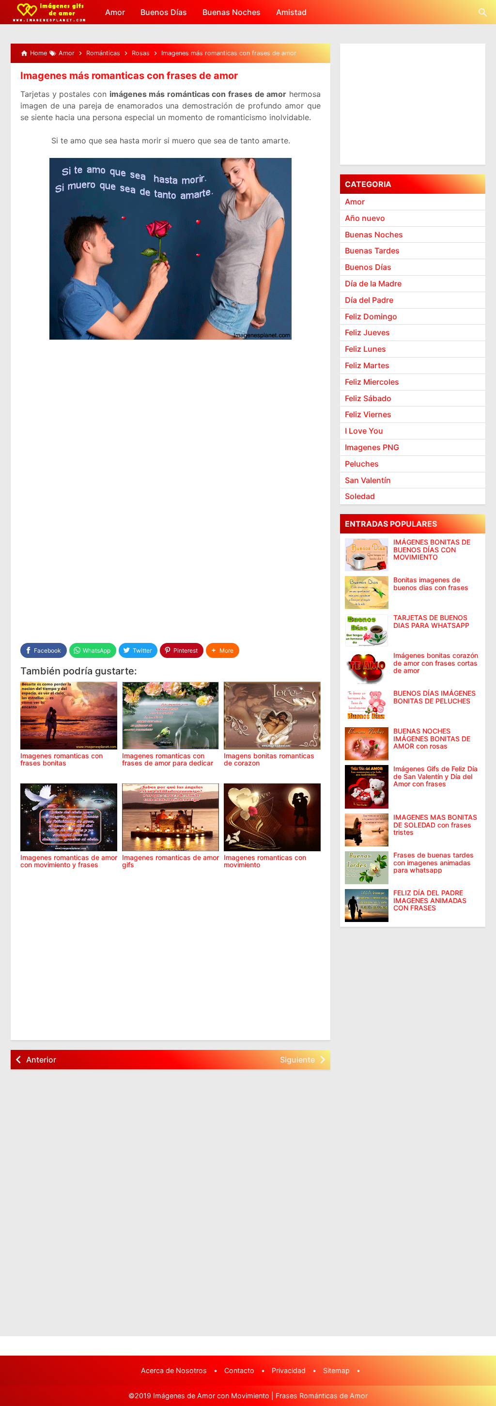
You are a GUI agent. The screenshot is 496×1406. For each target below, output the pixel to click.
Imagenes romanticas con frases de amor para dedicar (167, 759)
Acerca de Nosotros (174, 1370)
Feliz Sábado (368, 398)
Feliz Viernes (368, 414)
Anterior (41, 1059)
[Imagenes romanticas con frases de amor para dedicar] (170, 716)
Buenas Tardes (372, 250)
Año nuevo (365, 218)
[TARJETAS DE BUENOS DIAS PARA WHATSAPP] (366, 630)
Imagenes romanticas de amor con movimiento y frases (68, 861)
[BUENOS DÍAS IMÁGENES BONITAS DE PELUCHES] (366, 705)
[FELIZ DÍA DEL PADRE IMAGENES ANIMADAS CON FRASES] (366, 905)
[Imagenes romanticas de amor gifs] (170, 817)
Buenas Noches (231, 12)
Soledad (360, 496)
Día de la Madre (373, 283)
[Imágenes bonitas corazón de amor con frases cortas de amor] (366, 668)
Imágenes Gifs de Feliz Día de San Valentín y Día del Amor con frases (435, 776)
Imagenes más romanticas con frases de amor (129, 75)
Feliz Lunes (365, 349)
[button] (222, 650)
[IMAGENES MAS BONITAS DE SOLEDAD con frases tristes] (366, 829)
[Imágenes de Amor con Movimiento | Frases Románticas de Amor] (49, 12)
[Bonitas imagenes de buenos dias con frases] (366, 592)
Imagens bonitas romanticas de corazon (269, 759)
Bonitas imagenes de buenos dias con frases (430, 583)
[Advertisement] (170, 420)
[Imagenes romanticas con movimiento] (272, 817)
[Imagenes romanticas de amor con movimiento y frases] (68, 817)
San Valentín (368, 480)
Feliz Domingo (371, 316)
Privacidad (289, 1370)
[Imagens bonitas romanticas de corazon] (272, 716)
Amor (115, 12)
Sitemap (336, 1370)
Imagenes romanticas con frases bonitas (61, 759)
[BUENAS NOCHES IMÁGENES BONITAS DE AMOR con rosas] (366, 743)
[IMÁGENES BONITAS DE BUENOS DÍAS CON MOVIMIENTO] (366, 554)
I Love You (364, 431)
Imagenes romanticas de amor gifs (170, 861)
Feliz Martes (367, 365)
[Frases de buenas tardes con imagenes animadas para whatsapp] (366, 867)
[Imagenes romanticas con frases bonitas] (68, 716)
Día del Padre (369, 300)
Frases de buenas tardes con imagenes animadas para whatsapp (433, 862)
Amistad (291, 12)
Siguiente (297, 1059)
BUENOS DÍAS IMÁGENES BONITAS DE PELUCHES (434, 696)
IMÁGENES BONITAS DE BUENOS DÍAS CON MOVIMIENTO (431, 549)
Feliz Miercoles (372, 382)
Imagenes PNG (372, 447)
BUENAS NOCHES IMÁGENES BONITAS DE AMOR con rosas (431, 738)
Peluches (362, 464)
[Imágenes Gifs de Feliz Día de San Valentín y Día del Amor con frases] (366, 787)
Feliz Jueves (367, 332)
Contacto (239, 1370)
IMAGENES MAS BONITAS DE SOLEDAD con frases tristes (435, 824)
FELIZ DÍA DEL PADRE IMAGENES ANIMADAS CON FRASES (429, 900)
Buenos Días (163, 12)
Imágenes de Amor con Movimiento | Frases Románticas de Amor (260, 1395)
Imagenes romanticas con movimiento (265, 861)
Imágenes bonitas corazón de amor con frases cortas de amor (435, 663)
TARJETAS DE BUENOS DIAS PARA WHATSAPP (431, 621)
